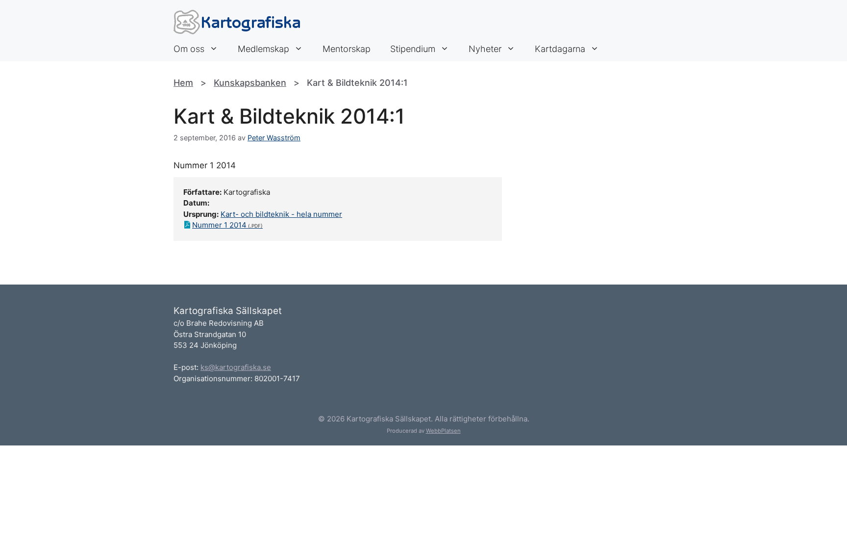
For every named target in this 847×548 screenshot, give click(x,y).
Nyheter (485, 49)
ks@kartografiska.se (235, 367)
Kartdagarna (560, 49)
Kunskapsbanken (250, 83)
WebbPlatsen (443, 430)
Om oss (189, 49)
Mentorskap (347, 49)
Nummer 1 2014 (219, 225)
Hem (183, 83)
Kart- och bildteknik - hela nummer (281, 214)
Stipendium (412, 49)
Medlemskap (263, 49)
